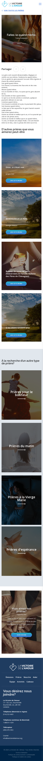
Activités (20, 682)
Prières (19, 677)
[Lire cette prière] (21, 163)
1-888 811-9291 (8, 723)
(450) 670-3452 (8, 730)
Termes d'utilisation (21, 753)
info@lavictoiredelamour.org (12, 738)
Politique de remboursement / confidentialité (21, 755)
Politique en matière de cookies (21, 757)
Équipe (12, 682)
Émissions (9, 677)
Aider (35, 677)
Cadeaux (30, 682)
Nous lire (27, 677)
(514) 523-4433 (8, 714)
